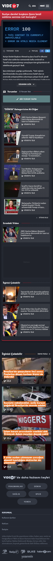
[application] (26, 280)
